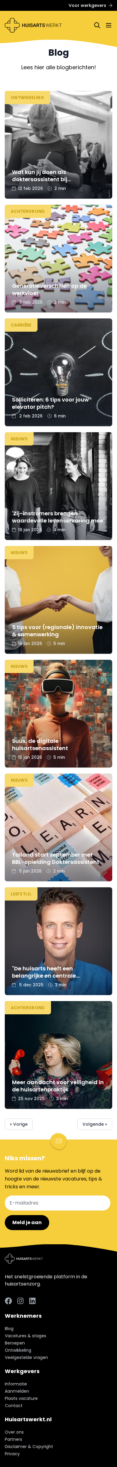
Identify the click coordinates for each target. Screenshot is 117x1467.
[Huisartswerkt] (33, 25)
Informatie (16, 1384)
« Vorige (19, 1124)
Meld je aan (27, 1222)
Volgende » (94, 1124)
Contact (13, 1406)
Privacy (12, 1454)
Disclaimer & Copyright (29, 1447)
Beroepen (15, 1343)
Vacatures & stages (25, 1336)
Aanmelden (17, 1391)
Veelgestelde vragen (26, 1357)
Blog (9, 1329)
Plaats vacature (21, 1398)
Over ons (14, 1432)
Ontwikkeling (18, 1350)
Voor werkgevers (87, 5)
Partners (13, 1439)
